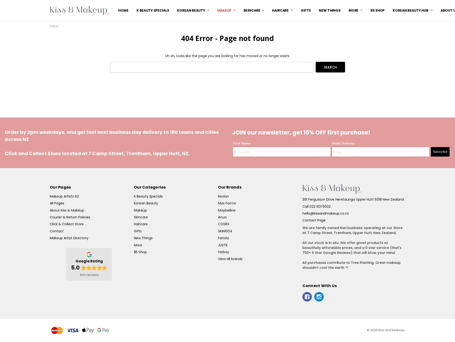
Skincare (252, 10)
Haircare (280, 10)
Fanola (223, 238)
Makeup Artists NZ (64, 196)
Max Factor (227, 203)
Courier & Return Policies (70, 217)
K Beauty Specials (152, 10)
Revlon (223, 196)
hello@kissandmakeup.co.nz (325, 213)
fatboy (223, 252)
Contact (57, 231)
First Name (241, 143)
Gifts (306, 10)
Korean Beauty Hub (411, 10)
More (354, 10)
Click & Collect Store (67, 224)
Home (123, 10)
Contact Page (314, 220)
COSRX (223, 224)
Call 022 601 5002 (316, 206)
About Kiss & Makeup (67, 210)
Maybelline (227, 210)
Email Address (343, 143)
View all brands (230, 258)
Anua (222, 217)
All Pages (57, 203)
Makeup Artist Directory (69, 238)
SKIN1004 (225, 231)
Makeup (224, 10)
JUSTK (223, 245)
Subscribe (440, 152)
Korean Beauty (191, 10)
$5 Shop (377, 10)
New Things (330, 10)
